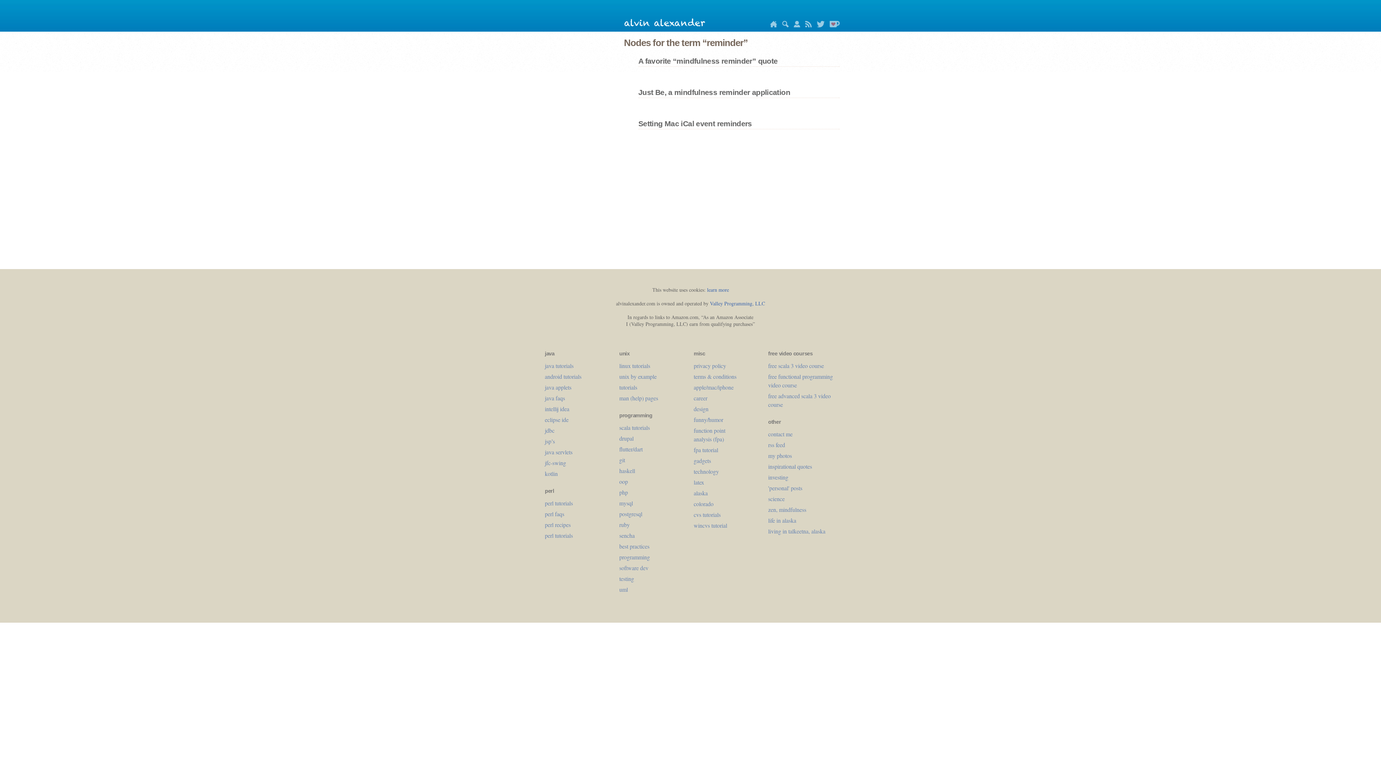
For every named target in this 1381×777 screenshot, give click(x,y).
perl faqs (554, 514)
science (776, 499)
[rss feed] (807, 25)
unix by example (638, 376)
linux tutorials (634, 365)
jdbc (550, 430)
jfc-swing (555, 463)
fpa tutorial (706, 450)
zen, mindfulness (787, 509)
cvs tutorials (707, 514)
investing (778, 477)
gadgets (702, 460)
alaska (701, 493)
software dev (633, 568)
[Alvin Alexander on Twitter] (819, 25)
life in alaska (782, 520)
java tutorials (559, 365)
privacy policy (710, 365)
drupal (626, 438)
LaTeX (699, 482)
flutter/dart (631, 449)
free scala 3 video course (796, 365)
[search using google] (784, 25)
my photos (780, 455)
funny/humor (708, 419)
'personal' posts (785, 488)
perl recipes (558, 524)
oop (623, 481)
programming (634, 557)
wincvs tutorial (710, 525)
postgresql (630, 514)
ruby (624, 524)
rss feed (776, 445)
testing (626, 578)
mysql (626, 503)
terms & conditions (715, 376)
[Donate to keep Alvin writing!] (833, 25)
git (622, 460)
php (623, 492)
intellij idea (557, 409)
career (700, 398)
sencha (627, 535)
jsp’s (550, 441)
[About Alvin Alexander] (795, 25)
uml (623, 589)
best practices (634, 546)
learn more (718, 289)
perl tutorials (559, 503)
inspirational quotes (790, 466)
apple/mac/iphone (714, 387)
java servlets (559, 452)
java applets (558, 387)
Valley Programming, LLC (737, 303)
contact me (780, 434)
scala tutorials (634, 427)
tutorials (628, 387)
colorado (704, 504)
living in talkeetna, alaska (796, 531)
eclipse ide (557, 419)
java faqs (555, 398)
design (701, 409)
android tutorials (563, 376)
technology (706, 471)
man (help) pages (638, 398)
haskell (627, 470)
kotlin (551, 473)
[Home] (771, 25)
